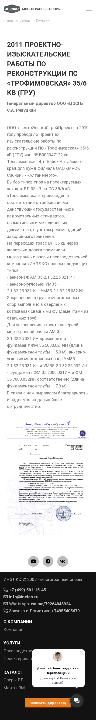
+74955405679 (65, 610)
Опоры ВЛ (13, 679)
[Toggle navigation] (89, 9)
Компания (13, 629)
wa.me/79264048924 (51, 603)
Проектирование (20, 658)
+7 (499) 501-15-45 (27, 589)
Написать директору (48, 702)
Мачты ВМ (14, 687)
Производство (17, 650)
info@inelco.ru (23, 596)
